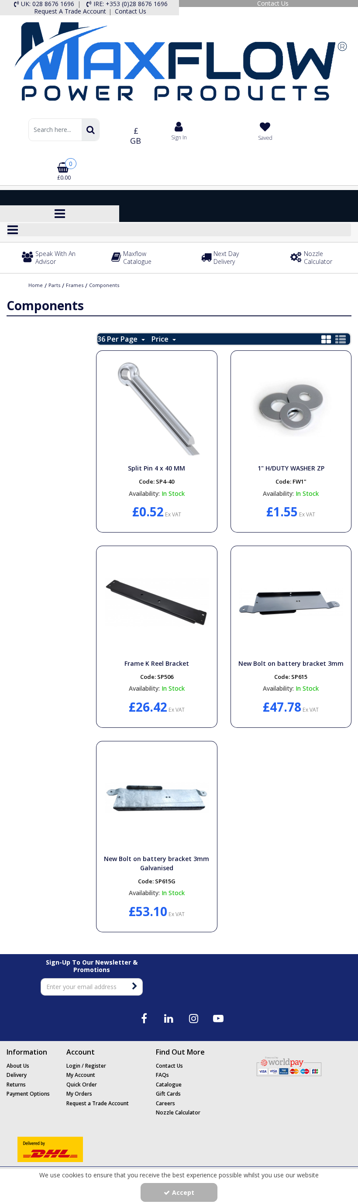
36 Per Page (118, 339)
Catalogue (169, 1084)
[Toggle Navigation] (179, 229)
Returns (16, 1084)
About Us (18, 1065)
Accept (183, 1192)
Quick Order (81, 1084)
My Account (80, 1075)
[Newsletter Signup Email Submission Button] (135, 987)
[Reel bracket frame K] (157, 602)
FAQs (162, 1075)
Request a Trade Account (97, 1103)
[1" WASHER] (291, 406)
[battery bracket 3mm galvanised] (157, 797)
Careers (165, 1103)
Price (160, 339)
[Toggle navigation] (59, 213)
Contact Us (169, 1065)
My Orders (79, 1093)
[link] (144, 1018)
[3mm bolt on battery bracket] (291, 602)
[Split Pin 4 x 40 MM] (157, 406)
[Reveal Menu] (179, 229)
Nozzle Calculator (178, 1112)
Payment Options (28, 1093)
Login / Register (86, 1065)
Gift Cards (168, 1093)
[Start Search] (90, 130)
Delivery (17, 1075)
